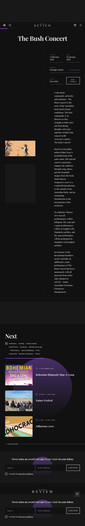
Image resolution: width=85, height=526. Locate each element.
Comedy (21, 344)
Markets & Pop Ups (35, 347)
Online (37, 354)
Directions (74, 70)
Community (13, 354)
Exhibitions (13, 344)
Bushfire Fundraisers (26, 354)
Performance (14, 350)
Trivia (38, 350)
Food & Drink (13, 347)
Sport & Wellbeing (27, 350)
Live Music (23, 347)
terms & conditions (25, 474)
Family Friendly (31, 344)
